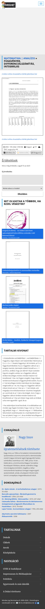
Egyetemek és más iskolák (16, 584)
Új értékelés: (7, 171)
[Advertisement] (22, 31)
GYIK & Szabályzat (12, 569)
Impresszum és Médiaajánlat (17, 574)
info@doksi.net (28, 603)
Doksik (6, 537)
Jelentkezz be (10, 152)
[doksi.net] (8, 5)
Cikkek (6, 542)
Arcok (6, 547)
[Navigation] (41, 3)
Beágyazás (37, 152)
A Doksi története (12, 591)
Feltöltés (7, 579)
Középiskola (9, 552)
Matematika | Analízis (19, 58)
